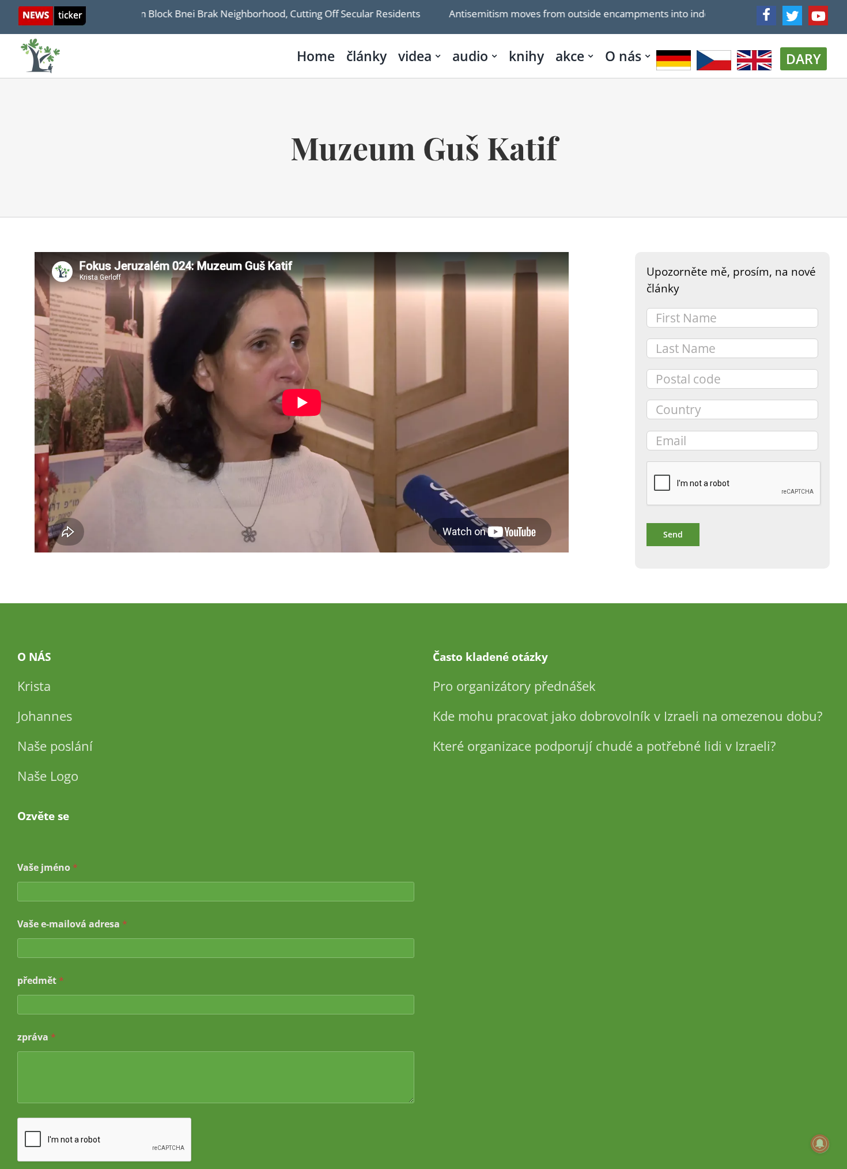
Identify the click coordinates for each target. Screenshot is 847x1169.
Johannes (44, 715)
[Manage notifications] (820, 1143)
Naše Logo (47, 775)
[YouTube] (818, 15)
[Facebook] (766, 15)
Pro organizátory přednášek (514, 685)
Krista (34, 685)
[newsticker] (52, 12)
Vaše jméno (47, 867)
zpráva (36, 1037)
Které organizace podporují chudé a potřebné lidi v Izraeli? (604, 745)
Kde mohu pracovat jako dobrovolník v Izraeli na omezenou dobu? (628, 715)
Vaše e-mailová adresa (72, 924)
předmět (40, 980)
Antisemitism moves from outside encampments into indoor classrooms (595, 13)
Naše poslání (55, 745)
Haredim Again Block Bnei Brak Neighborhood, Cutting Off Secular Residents (233, 13)
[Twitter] (792, 15)
